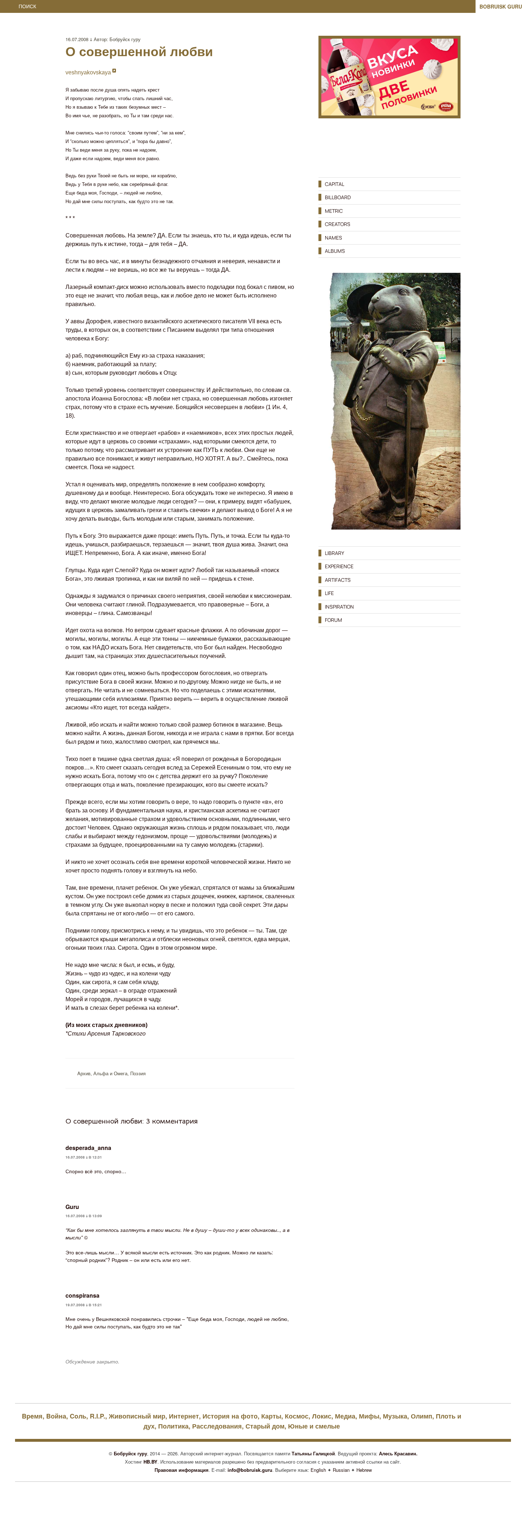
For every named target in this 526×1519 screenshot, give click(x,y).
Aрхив (84, 1073)
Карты (271, 1416)
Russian (341, 1469)
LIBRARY (334, 553)
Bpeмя (32, 1416)
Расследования (217, 1426)
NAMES (333, 237)
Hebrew (364, 1469)
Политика (173, 1426)
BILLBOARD (338, 197)
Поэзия (138, 1073)
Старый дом (264, 1426)
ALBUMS (335, 250)
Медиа (345, 1416)
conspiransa (82, 1295)
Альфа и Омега (110, 1073)
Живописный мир (137, 1416)
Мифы (369, 1416)
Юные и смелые (314, 1426)
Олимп (421, 1416)
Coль (78, 1416)
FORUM (333, 619)
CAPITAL (334, 184)
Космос (296, 1416)
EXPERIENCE (339, 566)
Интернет (184, 1416)
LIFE (329, 593)
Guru (72, 1207)
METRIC (334, 210)
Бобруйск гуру (125, 39)
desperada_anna (88, 1148)
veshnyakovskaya (88, 72)
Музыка (395, 1416)
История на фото (230, 1416)
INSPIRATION (339, 606)
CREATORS (337, 224)
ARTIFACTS (338, 579)
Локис (321, 1416)
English (318, 1469)
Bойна (56, 1416)
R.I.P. (97, 1416)
